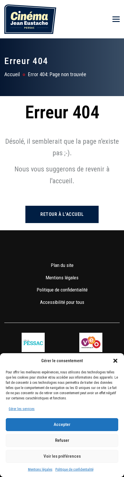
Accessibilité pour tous (62, 302)
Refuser (62, 440)
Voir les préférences (62, 456)
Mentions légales (40, 469)
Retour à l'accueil (62, 214)
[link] (45, 248)
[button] (115, 361)
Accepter (62, 424)
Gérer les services (22, 409)
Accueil (12, 74)
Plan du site (62, 265)
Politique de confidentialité (74, 469)
